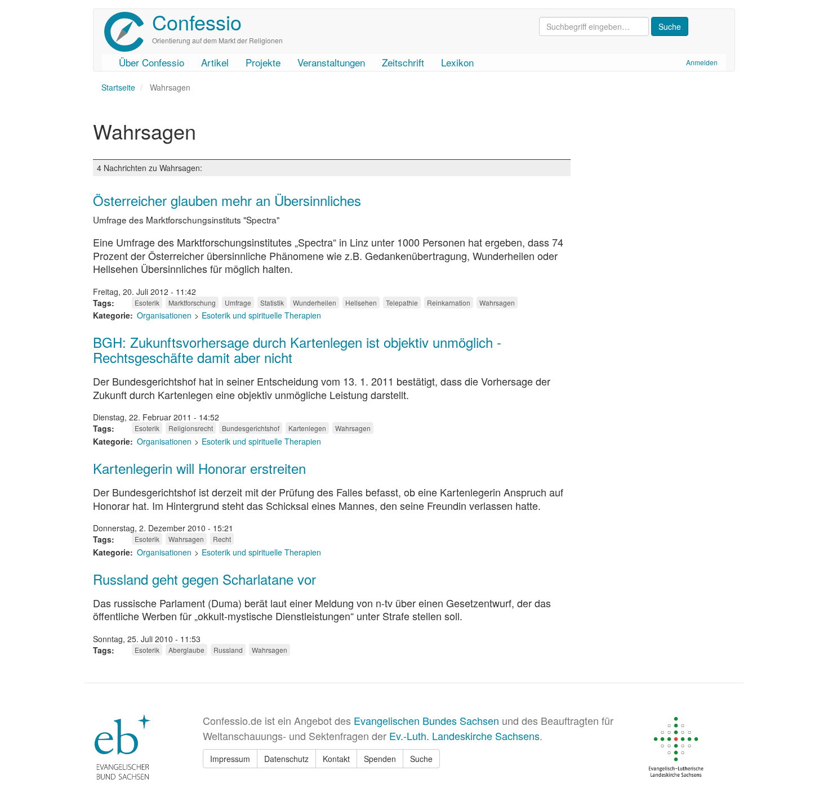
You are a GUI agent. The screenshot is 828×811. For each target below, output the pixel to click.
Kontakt (336, 758)
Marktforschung (192, 302)
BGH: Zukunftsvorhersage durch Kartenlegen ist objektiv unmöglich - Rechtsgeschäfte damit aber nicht (297, 349)
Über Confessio (151, 62)
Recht (222, 539)
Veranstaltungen (331, 62)
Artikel (215, 62)
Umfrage (238, 302)
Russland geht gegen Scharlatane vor (204, 579)
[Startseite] (128, 32)
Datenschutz (286, 758)
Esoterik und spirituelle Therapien (261, 315)
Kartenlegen (307, 428)
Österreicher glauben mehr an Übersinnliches (227, 200)
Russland (228, 650)
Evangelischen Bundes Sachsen (426, 720)
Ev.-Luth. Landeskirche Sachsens (464, 735)
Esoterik (147, 302)
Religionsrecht (190, 428)
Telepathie (402, 302)
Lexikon (457, 62)
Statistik (272, 302)
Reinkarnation (448, 302)
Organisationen (164, 315)
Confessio (197, 21)
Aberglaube (186, 650)
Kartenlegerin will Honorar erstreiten (199, 468)
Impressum (230, 758)
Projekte (263, 62)
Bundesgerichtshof (250, 428)
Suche (421, 758)
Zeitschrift (403, 62)
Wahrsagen (497, 302)
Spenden (380, 758)
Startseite (118, 87)
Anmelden (702, 62)
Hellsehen (361, 302)
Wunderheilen (314, 302)
